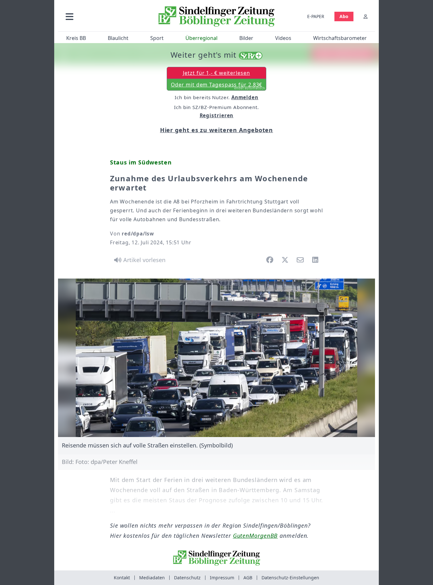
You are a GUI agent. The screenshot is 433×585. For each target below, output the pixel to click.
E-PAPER (315, 16)
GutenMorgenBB (255, 535)
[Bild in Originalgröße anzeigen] (216, 358)
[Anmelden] (365, 16)
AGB (247, 578)
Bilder (246, 38)
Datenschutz (187, 578)
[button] (103, 16)
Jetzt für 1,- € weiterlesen (216, 72)
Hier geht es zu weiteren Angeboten (216, 130)
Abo (343, 16)
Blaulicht (118, 38)
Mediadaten (152, 578)
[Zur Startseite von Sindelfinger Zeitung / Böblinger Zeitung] (216, 16)
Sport (157, 38)
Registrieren (217, 115)
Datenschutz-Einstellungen (290, 578)
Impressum (222, 578)
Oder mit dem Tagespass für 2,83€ (218, 86)
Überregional (201, 38)
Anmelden (244, 97)
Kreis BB (76, 38)
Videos (283, 38)
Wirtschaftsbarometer (340, 38)
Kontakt (122, 578)
